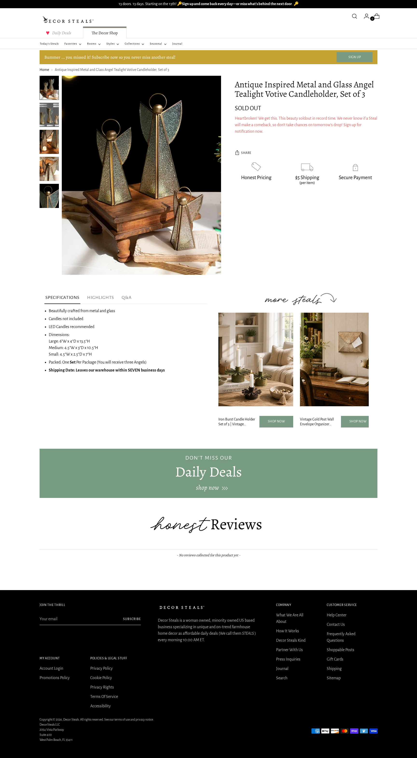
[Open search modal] (354, 16)
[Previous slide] (225, 361)
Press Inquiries (288, 659)
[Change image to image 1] (49, 88)
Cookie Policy (101, 678)
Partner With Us (289, 650)
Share (246, 153)
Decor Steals (71, 719)
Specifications (62, 297)
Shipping (334, 669)
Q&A (127, 297)
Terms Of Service (104, 697)
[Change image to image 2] (49, 115)
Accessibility (100, 706)
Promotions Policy (55, 678)
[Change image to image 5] (49, 196)
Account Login (51, 668)
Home (44, 70)
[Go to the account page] (364, 16)
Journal (282, 669)
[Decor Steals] (68, 20)
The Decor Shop (105, 33)
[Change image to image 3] (49, 142)
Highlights (100, 297)
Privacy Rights (102, 687)
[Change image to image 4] (49, 169)
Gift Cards (335, 659)
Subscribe (132, 619)
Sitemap (334, 678)
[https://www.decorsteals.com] (208, 473)
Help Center (337, 615)
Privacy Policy (101, 668)
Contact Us (336, 624)
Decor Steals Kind (291, 640)
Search (281, 678)
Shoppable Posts (340, 650)
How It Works (287, 631)
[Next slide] (361, 361)
